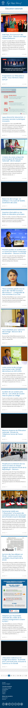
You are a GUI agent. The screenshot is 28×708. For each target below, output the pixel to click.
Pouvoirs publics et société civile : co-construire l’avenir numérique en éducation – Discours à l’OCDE (14, 251)
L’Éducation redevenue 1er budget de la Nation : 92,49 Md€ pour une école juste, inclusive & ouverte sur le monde (14, 660)
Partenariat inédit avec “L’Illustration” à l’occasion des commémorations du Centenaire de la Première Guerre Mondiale (14, 514)
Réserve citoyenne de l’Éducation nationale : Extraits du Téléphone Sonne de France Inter (14, 433)
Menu (3, 4)
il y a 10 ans (24, 54)
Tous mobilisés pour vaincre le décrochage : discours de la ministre (13, 332)
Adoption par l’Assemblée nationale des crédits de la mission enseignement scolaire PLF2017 (13, 618)
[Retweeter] (5, 54)
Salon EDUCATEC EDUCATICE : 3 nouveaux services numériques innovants (13, 119)
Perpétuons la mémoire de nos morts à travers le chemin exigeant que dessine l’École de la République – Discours (14, 466)
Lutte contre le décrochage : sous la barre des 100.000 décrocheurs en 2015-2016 (12, 369)
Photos (4, 692)
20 (18, 675)
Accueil (3, 682)
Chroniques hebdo (6, 688)
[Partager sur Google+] (6, 54)
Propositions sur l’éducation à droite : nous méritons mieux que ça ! (13, 78)
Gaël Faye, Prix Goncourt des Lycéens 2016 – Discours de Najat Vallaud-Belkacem (14, 36)
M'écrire (4, 699)
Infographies (5, 689)
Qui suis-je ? (5, 697)
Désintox (4, 691)
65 (26, 675)
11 (11, 675)
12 (13, 675)
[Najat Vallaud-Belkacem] (14, 3)
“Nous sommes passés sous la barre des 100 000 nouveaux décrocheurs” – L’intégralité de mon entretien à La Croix (13, 291)
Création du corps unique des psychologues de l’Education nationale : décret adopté (13, 159)
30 (20, 675)
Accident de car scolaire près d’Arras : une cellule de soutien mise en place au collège (13, 394)
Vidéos (3, 693)
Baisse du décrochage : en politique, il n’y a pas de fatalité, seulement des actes (13, 201)
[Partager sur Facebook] (3, 54)
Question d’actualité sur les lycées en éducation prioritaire (13, 213)
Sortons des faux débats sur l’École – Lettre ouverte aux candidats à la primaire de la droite (12, 557)
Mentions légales (6, 684)
